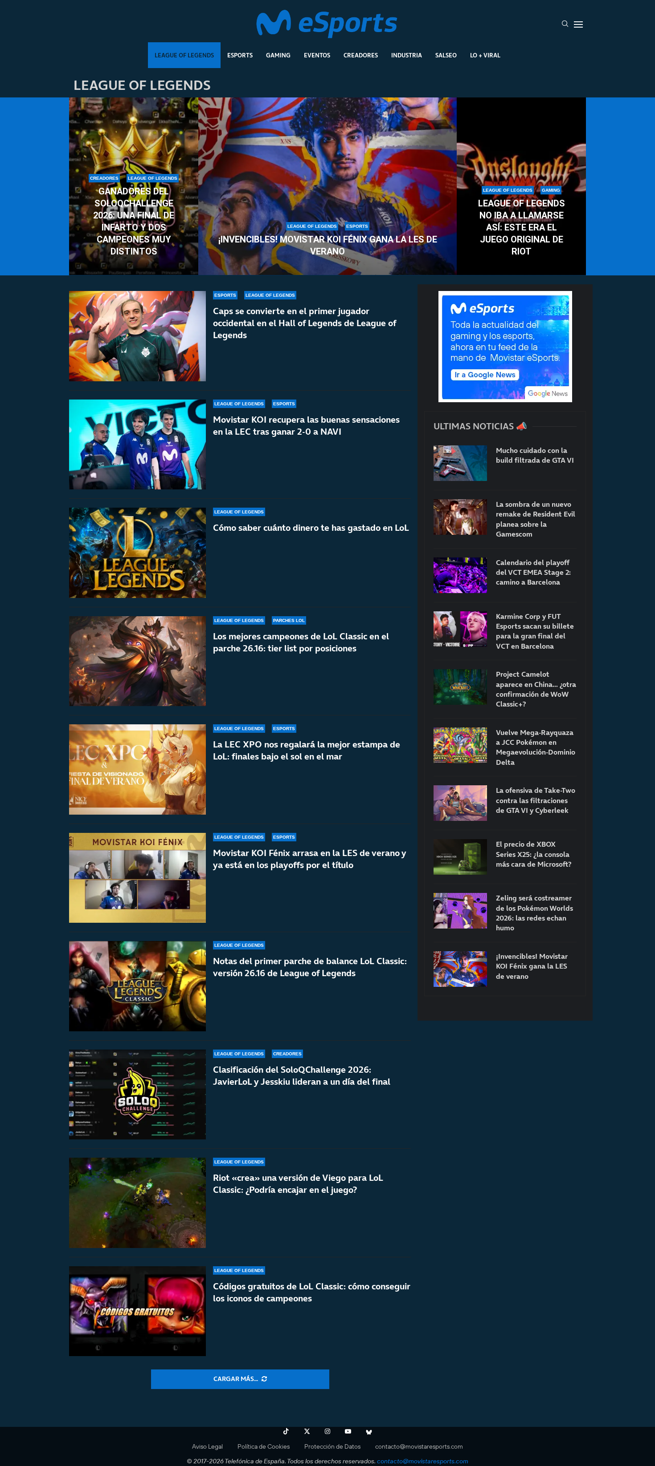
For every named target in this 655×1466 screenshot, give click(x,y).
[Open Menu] (578, 24)
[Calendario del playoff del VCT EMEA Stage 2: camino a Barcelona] (460, 575)
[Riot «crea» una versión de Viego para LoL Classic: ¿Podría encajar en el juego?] (137, 1203)
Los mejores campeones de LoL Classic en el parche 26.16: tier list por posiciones (301, 642)
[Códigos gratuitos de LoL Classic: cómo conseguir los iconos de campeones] (137, 1311)
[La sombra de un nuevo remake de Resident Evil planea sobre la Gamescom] (460, 517)
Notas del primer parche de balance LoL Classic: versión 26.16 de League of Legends (310, 967)
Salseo (446, 55)
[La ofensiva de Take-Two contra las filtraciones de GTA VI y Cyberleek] (460, 803)
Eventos (317, 55)
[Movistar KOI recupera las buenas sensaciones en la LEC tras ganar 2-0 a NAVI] (137, 445)
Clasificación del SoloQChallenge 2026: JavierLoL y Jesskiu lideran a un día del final (301, 1075)
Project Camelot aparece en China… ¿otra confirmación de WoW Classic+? (536, 689)
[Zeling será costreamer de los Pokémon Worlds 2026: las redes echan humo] (460, 911)
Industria (406, 55)
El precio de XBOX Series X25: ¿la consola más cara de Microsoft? (533, 854)
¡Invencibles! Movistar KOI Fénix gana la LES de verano (327, 245)
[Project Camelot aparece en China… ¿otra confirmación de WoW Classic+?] (460, 687)
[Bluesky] (369, 1431)
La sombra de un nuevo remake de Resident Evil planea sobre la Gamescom (535, 519)
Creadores (361, 55)
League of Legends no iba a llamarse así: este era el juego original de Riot (521, 227)
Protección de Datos (332, 1446)
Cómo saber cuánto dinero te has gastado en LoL (311, 527)
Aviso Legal (207, 1446)
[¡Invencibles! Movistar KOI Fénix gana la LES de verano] (327, 186)
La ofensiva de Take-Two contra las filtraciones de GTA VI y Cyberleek (535, 800)
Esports (240, 55)
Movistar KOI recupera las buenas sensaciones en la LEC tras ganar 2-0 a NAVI (306, 425)
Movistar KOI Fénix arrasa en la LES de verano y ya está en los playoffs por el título (309, 859)
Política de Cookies (263, 1446)
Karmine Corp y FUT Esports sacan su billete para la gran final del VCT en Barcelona (535, 631)
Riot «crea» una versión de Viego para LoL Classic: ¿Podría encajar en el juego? (298, 1183)
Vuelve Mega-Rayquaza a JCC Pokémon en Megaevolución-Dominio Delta (535, 747)
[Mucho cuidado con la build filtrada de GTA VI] (460, 463)
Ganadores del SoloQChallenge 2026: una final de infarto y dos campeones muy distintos (133, 221)
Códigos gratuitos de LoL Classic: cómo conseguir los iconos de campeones (311, 1292)
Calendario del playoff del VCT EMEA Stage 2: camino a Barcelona (533, 572)
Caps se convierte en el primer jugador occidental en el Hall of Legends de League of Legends (304, 323)
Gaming (278, 55)
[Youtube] (348, 1431)
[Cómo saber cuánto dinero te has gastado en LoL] (137, 553)
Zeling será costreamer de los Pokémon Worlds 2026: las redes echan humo (534, 913)
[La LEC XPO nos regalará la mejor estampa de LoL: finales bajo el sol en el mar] (137, 769)
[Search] (565, 24)
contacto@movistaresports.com (419, 1446)
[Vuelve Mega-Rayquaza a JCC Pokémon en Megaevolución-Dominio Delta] (460, 745)
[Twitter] (307, 1431)
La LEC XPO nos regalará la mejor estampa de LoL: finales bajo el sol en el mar (306, 750)
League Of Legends (184, 55)
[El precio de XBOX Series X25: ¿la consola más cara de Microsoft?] (460, 857)
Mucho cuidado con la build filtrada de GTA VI (535, 455)
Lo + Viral (485, 55)
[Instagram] (327, 1431)
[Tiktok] (286, 1431)
